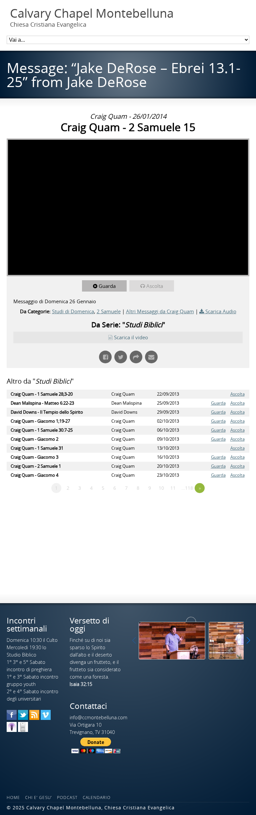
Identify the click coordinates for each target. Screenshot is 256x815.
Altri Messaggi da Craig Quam (160, 311)
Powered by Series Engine (224, 506)
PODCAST (67, 797)
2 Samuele (109, 311)
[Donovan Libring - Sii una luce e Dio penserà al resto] (172, 641)
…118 (187, 488)
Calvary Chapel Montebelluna (92, 13)
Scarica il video (131, 337)
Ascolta (154, 286)
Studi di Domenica (73, 311)
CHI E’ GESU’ (38, 797)
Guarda (107, 286)
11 (173, 488)
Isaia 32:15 (81, 684)
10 (161, 488)
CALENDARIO (97, 797)
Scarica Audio (220, 311)
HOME (13, 797)
